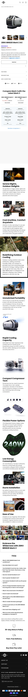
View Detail (7, 102)
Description (5, 75)
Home (2, 6)
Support (4, 664)
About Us (4, 660)
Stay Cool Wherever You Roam (12, 672)
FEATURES (4, 71)
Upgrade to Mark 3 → (15, 58)
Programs (5, 668)
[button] (4, 46)
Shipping (3, 49)
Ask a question (6, 79)
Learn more (4, 619)
